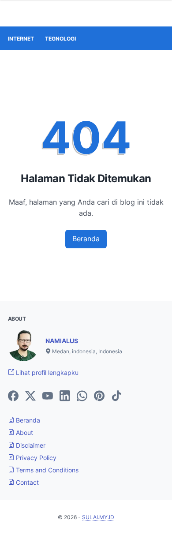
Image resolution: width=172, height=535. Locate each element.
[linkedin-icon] (65, 396)
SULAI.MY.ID (98, 517)
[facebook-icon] (13, 396)
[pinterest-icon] (99, 396)
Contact (26, 482)
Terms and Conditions (46, 470)
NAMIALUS (61, 340)
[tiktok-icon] (116, 396)
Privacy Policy (35, 457)
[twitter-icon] (30, 396)
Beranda (86, 238)
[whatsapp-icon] (82, 396)
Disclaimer (29, 445)
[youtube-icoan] (47, 396)
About (23, 432)
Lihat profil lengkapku (46, 372)
